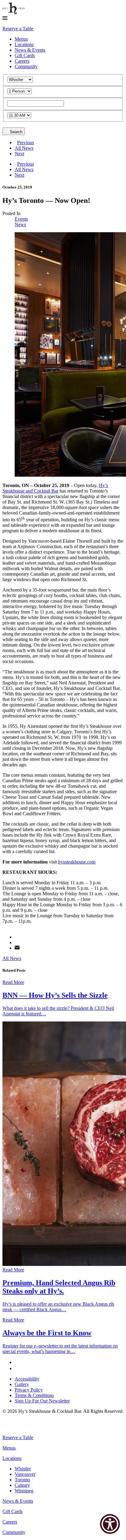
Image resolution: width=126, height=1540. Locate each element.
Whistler (23, 1468)
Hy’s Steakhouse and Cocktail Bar (55, 488)
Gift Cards (25, 55)
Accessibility (27, 1378)
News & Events (30, 50)
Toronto (22, 1479)
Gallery (22, 1384)
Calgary (22, 1485)
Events (21, 219)
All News (24, 148)
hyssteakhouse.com (76, 861)
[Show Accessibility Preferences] (110, 1524)
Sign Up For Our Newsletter (42, 1400)
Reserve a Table (17, 28)
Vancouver (25, 1474)
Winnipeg (24, 1490)
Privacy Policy (29, 1389)
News (20, 224)
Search (16, 132)
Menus (21, 39)
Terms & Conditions (34, 1395)
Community (26, 66)
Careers (22, 61)
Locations (24, 44)
